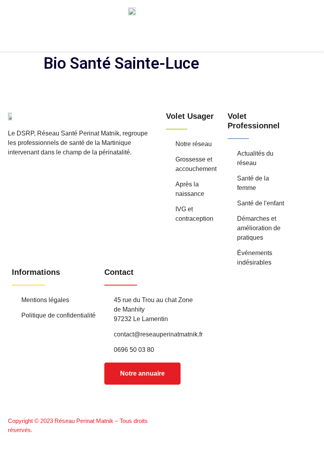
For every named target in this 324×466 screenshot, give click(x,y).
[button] (189, 40)
